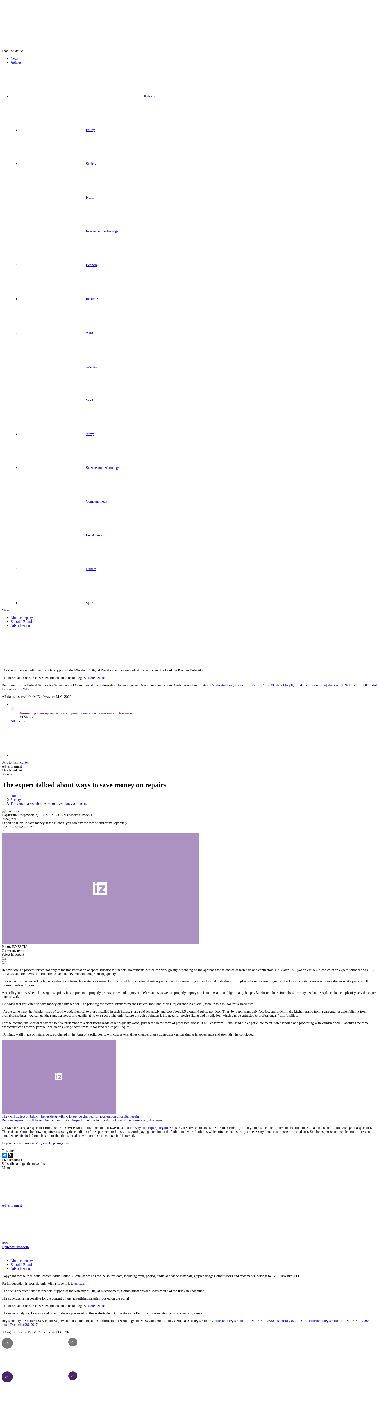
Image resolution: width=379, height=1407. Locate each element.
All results (18, 721)
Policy (90, 130)
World (90, 400)
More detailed (96, 678)
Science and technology (102, 468)
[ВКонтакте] (4, 1155)
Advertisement (21, 625)
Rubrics (149, 96)
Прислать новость (15, 1247)
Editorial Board (21, 621)
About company (22, 618)
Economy (92, 265)
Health (90, 197)
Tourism (91, 366)
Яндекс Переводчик (52, 1143)
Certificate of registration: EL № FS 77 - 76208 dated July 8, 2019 (256, 685)
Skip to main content (16, 762)
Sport (89, 603)
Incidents (92, 299)
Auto (89, 332)
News (15, 58)
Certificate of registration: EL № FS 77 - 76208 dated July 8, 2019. (257, 1321)
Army (90, 434)
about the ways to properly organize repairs (151, 1128)
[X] (10, 1155)
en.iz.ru (79, 1283)
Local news (94, 535)
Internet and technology (102, 231)
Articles (16, 62)
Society (91, 164)
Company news (97, 501)
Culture (91, 569)
